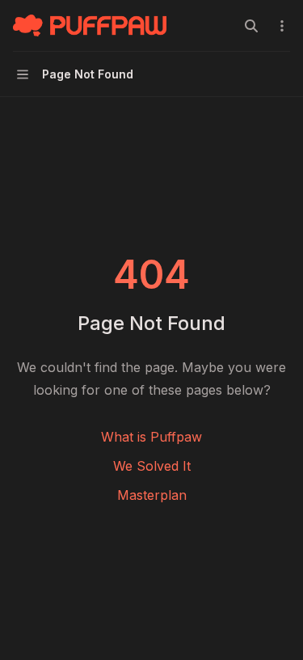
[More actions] (282, 26)
